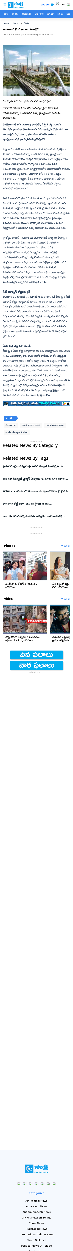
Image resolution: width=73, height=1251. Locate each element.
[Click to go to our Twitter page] (31, 1184)
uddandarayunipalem (16, 432)
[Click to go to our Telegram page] (48, 1184)
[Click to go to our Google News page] (54, 1184)
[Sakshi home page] (37, 1169)
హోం (6, 14)
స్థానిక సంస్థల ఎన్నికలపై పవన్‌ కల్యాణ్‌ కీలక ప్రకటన (35, 466)
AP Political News (36, 1201)
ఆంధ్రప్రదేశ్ (26, 14)
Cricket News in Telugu (36, 1218)
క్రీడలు (60, 14)
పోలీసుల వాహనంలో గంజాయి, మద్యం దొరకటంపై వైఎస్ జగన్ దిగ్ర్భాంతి (36, 491)
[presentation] (7, 565)
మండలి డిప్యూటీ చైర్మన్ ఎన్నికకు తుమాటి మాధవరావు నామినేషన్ (36, 479)
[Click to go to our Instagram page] (36, 1184)
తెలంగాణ (39, 14)
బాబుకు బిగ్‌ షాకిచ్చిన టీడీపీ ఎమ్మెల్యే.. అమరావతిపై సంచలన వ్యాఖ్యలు (35, 516)
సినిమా (50, 14)
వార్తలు (15, 14)
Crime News (36, 1223)
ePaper (46, 5)
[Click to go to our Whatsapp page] (25, 1184)
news (16, 23)
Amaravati (10, 425)
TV (63, 5)
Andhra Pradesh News (37, 1212)
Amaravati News (36, 1206)
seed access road (31, 425)
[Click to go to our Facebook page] (19, 1184)
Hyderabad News (36, 1229)
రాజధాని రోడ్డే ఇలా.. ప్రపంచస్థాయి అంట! (35, 504)
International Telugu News (36, 1235)
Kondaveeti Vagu (55, 425)
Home (6, 23)
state (26, 23)
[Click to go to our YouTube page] (42, 1184)
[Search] (52, 5)
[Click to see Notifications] (68, 5)
